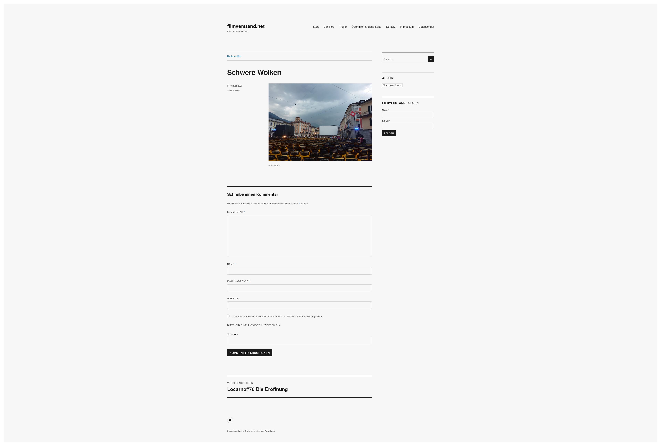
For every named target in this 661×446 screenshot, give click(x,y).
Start (316, 27)
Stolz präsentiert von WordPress (260, 430)
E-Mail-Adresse (239, 281)
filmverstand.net (246, 25)
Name (232, 264)
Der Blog (328, 27)
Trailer (343, 27)
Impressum (407, 27)
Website (233, 298)
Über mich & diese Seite (366, 27)
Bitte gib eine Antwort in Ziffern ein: (254, 325)
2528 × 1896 (233, 90)
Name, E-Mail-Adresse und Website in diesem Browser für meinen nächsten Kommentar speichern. (277, 316)
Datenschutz (426, 27)
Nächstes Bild (234, 56)
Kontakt (390, 27)
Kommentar (236, 212)
